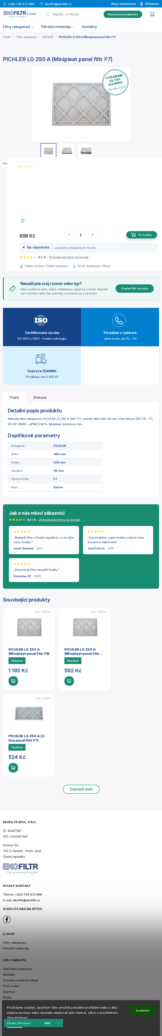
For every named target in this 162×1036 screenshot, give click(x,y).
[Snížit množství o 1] (69, 234)
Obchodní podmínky (17, 969)
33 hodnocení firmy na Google (69, 257)
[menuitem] (20, 26)
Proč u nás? (11, 986)
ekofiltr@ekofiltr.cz (26, 900)
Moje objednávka (123, 4)
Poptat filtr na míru (134, 288)
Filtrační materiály (16, 948)
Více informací (17, 1017)
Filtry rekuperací (14, 942)
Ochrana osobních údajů (20, 980)
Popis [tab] (14, 397)
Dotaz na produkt (39, 221)
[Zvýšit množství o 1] (92, 234)
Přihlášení (151, 4)
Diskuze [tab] (40, 397)
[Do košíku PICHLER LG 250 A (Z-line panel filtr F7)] (13, 768)
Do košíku (145, 235)
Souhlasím (143, 1010)
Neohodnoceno (45, 166)
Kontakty (9, 974)
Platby (7, 997)
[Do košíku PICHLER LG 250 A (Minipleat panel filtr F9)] (13, 681)
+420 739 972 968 (28, 894)
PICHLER (60, 446)
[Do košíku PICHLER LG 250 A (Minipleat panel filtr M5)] (69, 681)
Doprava (9, 992)
